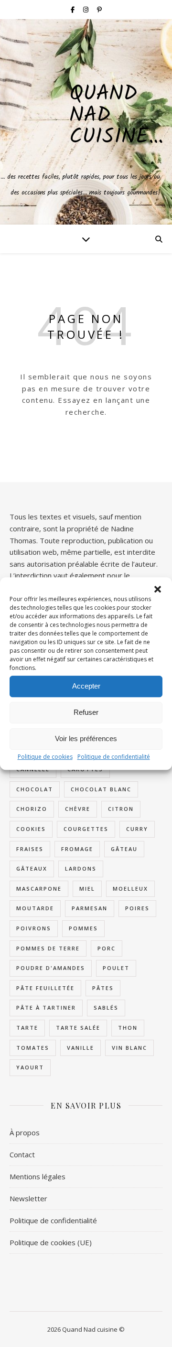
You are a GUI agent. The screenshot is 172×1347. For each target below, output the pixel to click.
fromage (77, 848)
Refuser (86, 712)
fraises (29, 848)
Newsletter (28, 1198)
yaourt (30, 1067)
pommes (83, 928)
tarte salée (78, 1027)
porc (106, 948)
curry (137, 828)
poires (137, 908)
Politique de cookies (45, 757)
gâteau (124, 848)
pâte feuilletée (45, 987)
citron (121, 808)
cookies (31, 828)
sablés (106, 1007)
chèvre (77, 808)
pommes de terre (48, 948)
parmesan (90, 908)
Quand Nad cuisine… (116, 116)
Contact (22, 1154)
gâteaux (31, 868)
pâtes (103, 987)
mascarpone (39, 888)
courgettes (86, 828)
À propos (25, 1132)
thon (128, 1027)
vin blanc (129, 1047)
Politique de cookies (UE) (51, 1242)
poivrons (33, 928)
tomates (32, 1047)
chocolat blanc (101, 789)
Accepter (86, 686)
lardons (81, 868)
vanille (80, 1047)
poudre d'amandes (50, 967)
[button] (157, 589)
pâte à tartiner (46, 1007)
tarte (27, 1027)
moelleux (130, 888)
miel (87, 888)
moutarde (35, 908)
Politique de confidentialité (113, 757)
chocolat (34, 789)
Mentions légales (37, 1176)
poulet (116, 967)
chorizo (31, 808)
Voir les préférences (86, 738)
